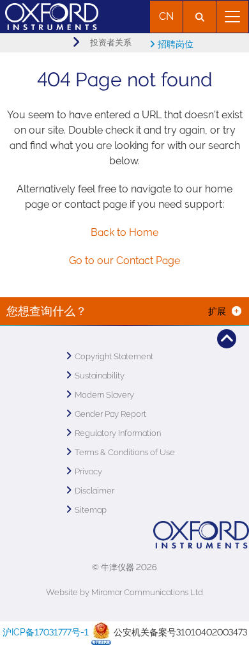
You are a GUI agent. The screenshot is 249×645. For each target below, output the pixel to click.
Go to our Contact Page (124, 260)
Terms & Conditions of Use (125, 452)
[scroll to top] (226, 338)
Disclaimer (94, 490)
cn (166, 16)
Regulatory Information (118, 433)
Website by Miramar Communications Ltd (124, 592)
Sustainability (99, 375)
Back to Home (124, 232)
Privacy (88, 471)
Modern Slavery (104, 395)
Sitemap (91, 510)
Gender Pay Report (110, 414)
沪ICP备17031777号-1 (46, 632)
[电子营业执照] (101, 632)
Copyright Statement (114, 356)
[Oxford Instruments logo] (49, 15)
